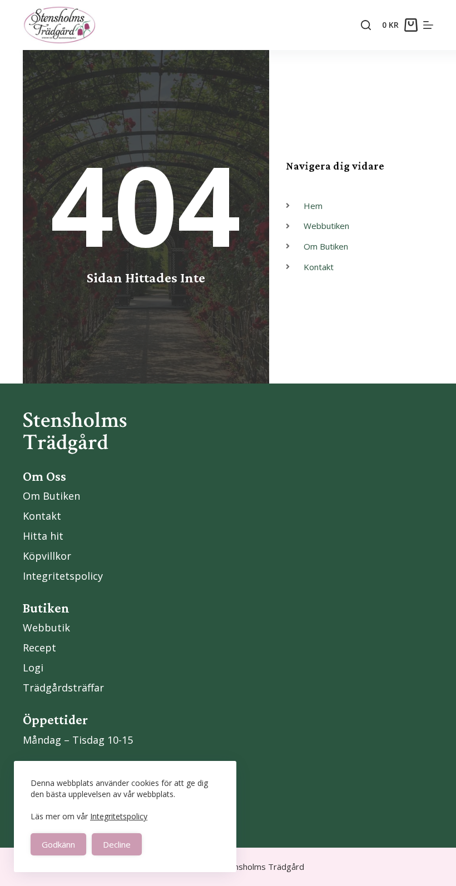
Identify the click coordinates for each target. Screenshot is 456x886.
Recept (39, 647)
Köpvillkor (47, 556)
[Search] (366, 25)
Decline (117, 844)
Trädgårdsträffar (63, 687)
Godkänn (58, 844)
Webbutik (46, 627)
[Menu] (428, 25)
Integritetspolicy (118, 816)
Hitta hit (43, 535)
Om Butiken (51, 495)
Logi (33, 667)
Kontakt (42, 515)
